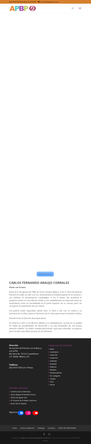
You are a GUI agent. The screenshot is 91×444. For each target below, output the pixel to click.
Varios (52, 385)
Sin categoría (55, 376)
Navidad (53, 364)
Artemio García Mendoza (20, 391)
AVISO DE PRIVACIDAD (67, 428)
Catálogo (41, 428)
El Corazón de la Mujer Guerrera (23, 400)
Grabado (53, 361)
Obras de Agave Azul (19, 397)
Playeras (53, 367)
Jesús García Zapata (18, 403)
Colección (53, 355)
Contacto (51, 428)
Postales (53, 370)
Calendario (54, 352)
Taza (52, 382)
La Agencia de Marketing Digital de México (35, 438)
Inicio (14, 428)
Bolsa (52, 349)
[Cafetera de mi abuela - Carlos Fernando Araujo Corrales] (45, 170)
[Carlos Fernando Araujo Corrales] (45, 63)
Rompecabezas (56, 373)
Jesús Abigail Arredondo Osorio (23, 394)
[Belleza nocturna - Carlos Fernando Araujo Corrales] (45, 261)
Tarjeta (52, 379)
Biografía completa (45, 274)
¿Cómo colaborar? (27, 428)
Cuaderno (54, 358)
